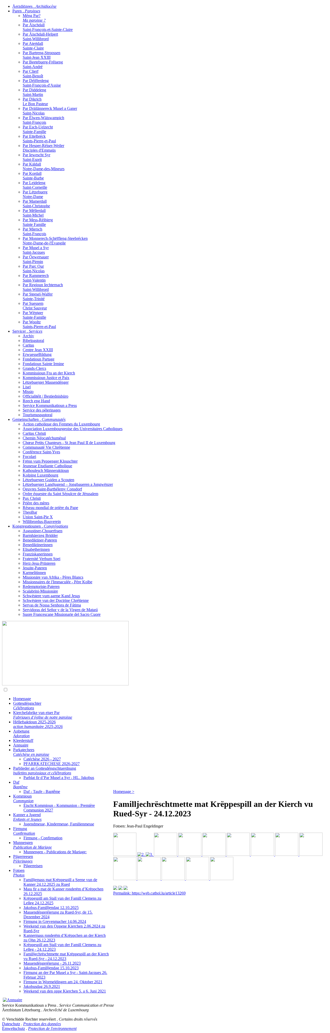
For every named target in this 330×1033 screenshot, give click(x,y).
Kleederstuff (23, 740)
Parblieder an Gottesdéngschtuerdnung (44, 770)
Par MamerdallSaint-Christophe (36, 203)
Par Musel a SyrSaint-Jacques (36, 250)
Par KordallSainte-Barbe (33, 175)
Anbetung (21, 733)
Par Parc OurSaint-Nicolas (34, 268)
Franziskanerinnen (38, 554)
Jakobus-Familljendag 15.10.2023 (51, 968)
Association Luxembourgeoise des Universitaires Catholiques (72, 429)
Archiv (28, 336)
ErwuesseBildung (37, 354)
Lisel (27, 387)
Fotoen (18, 872)
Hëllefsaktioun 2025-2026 (38, 724)
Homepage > (123, 791)
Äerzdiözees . (34, 6)
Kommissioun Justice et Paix (46, 377)
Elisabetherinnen (36, 549)
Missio (28, 391)
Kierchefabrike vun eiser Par (42, 714)
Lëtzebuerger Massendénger (46, 382)
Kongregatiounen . (40, 526)
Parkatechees (31, 752)
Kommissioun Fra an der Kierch (49, 373)
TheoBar (30, 512)
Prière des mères (36, 503)
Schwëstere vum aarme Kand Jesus (51, 596)
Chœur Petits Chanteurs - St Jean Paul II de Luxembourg (69, 442)
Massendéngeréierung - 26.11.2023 (52, 963)
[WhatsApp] (115, 888)
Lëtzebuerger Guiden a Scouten (48, 480)
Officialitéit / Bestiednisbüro (45, 396)
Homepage (22, 698)
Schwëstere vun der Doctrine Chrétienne (56, 600)
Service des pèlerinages (42, 410)
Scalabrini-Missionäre (40, 591)
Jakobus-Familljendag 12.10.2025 (51, 907)
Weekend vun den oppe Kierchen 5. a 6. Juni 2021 (64, 991)
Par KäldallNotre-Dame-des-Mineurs (43, 166)
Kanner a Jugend (27, 817)
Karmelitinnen (34, 572)
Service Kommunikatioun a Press (50, 405)
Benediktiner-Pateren (40, 540)
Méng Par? (34, 17)
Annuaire (20, 745)
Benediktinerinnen (38, 545)
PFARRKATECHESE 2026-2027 (51, 763)
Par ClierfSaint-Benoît (33, 73)
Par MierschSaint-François (34, 231)
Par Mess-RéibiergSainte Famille (38, 222)
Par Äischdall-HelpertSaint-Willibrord (40, 36)
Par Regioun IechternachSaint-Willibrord (43, 287)
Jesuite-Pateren (35, 568)
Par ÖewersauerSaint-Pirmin (36, 259)
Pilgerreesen (23, 858)
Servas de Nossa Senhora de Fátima (52, 605)
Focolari (29, 456)
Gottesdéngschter (27, 705)
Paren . (26, 11)
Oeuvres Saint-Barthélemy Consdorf (52, 489)
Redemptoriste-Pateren (41, 586)
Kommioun (23, 798)
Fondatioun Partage (38, 359)
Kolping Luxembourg (40, 475)
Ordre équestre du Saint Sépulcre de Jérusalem (60, 493)
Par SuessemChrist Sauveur (35, 305)
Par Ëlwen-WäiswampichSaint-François (43, 120)
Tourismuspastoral (37, 415)
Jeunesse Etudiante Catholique (47, 466)
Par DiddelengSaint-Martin (34, 92)
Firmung (24, 830)
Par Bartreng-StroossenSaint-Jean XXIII (41, 55)
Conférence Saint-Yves (41, 452)
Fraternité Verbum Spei (41, 558)
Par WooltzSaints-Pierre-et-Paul (39, 324)
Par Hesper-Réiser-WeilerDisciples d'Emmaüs (43, 147)
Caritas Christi (34, 433)
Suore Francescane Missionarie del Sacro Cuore (62, 614)
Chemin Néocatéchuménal (44, 438)
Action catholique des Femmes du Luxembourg (61, 424)
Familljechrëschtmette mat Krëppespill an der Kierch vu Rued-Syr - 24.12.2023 (66, 956)
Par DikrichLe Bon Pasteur (35, 101)
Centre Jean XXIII (38, 350)
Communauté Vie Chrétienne (46, 447)
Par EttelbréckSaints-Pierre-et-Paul (39, 138)
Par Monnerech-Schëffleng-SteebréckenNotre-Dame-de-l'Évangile (55, 240)
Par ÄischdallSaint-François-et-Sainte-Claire (48, 27)
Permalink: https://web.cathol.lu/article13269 (149, 893)
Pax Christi (32, 498)
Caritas (28, 345)
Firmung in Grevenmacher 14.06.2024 (54, 921)
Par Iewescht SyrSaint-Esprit (36, 157)
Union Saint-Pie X (38, 517)
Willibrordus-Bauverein (42, 521)
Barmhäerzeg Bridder (40, 535)
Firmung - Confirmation (42, 838)
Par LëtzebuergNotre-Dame (35, 194)
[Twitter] (120, 888)
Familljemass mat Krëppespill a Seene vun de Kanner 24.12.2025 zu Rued (60, 882)
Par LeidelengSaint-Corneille (35, 185)
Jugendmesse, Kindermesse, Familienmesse (58, 824)
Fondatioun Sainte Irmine (43, 364)
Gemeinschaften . (38, 419)
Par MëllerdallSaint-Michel (34, 212)
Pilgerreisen (33, 866)
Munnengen (32, 844)
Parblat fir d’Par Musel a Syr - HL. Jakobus (58, 777)
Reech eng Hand (36, 401)
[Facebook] (125, 888)
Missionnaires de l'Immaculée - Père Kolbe (57, 582)
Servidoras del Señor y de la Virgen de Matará (60, 610)
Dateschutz (11, 1024)
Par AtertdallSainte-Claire (33, 45)
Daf (20, 784)
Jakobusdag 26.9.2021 (41, 986)
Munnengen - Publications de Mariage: (55, 852)
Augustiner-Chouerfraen (42, 531)
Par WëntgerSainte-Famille (34, 314)
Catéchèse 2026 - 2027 (42, 759)
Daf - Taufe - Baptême (41, 791)
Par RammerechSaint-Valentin (36, 277)
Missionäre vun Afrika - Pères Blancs (53, 577)
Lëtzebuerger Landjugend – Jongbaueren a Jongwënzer (68, 484)
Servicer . (27, 331)
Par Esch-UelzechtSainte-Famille (38, 129)
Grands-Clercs (34, 368)
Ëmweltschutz (13, 1028)
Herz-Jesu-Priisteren (39, 563)
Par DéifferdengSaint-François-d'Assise (42, 82)
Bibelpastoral (33, 340)
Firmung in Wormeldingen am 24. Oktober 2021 (62, 982)
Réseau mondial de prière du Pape (50, 507)
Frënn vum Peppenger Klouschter (50, 461)
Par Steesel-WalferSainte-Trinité (38, 296)
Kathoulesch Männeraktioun (46, 470)
